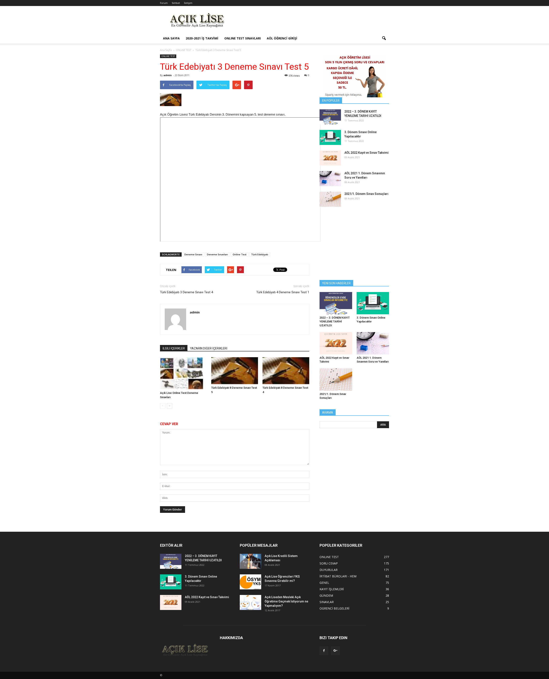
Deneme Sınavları (217, 254)
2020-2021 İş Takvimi (202, 38)
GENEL (324, 583)
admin (167, 75)
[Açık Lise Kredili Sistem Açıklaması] (250, 561)
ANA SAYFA (171, 38)
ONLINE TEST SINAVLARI (242, 38)
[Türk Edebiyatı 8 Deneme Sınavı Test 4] (285, 370)
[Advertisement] (311, 21)
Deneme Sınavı (193, 254)
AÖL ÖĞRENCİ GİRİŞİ (282, 38)
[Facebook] (324, 650)
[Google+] (335, 650)
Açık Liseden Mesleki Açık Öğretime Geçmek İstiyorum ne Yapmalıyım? (286, 601)
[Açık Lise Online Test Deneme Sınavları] (183, 373)
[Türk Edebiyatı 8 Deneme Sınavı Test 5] (234, 370)
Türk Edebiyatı (259, 254)
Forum (164, 3)
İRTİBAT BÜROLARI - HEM (338, 576)
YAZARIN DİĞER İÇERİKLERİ (208, 348)
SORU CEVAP (329, 563)
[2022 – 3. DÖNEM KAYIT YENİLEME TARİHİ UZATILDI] (330, 116)
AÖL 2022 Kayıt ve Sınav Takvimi (366, 152)
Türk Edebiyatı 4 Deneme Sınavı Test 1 (282, 292)
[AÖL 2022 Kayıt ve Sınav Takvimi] (330, 158)
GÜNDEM (326, 595)
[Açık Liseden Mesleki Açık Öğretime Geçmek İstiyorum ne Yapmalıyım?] (250, 602)
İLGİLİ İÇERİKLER (174, 348)
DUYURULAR (329, 570)
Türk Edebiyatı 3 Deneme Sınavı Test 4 (186, 292)
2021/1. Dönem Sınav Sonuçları (366, 194)
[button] (384, 38)
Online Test (239, 254)
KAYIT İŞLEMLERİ (332, 589)
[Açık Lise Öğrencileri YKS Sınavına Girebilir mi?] (250, 581)
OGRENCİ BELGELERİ (334, 608)
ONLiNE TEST (168, 56)
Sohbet (176, 3)
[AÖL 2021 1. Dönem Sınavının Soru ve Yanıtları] (330, 178)
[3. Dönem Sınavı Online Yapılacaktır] (330, 137)
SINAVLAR (327, 602)
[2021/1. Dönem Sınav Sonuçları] (330, 199)
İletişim (188, 3)
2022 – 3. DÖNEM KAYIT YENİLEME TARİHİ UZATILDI (335, 321)
